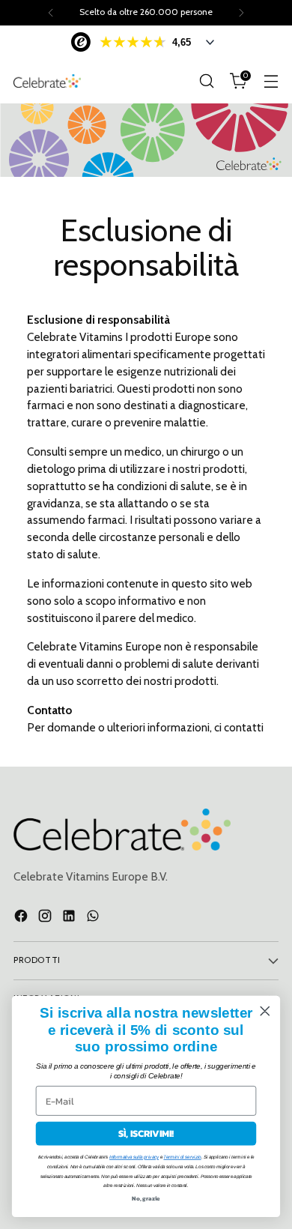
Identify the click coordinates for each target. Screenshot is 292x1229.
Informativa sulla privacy (134, 1157)
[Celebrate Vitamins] (47, 80)
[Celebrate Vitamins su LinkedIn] (70, 918)
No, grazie (145, 1198)
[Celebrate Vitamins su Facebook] (22, 918)
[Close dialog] (265, 1010)
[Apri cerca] (206, 81)
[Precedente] (50, 12)
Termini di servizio (182, 1157)
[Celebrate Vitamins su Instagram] (46, 918)
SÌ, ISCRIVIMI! (146, 1133)
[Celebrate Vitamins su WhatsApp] (94, 918)
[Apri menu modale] (270, 81)
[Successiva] (241, 12)
